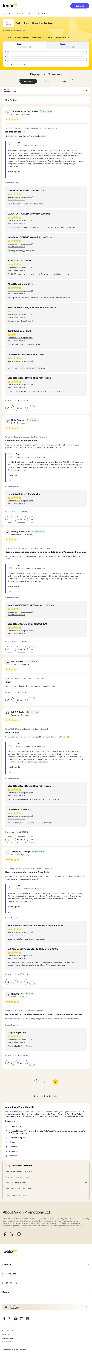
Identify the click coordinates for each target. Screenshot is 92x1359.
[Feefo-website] (10, 6)
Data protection (7, 1338)
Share (19, 408)
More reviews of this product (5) (20, 612)
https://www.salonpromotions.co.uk (14, 30)
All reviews (28, 81)
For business (78, 6)
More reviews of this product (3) (20, 361)
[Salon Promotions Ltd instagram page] (19, 1234)
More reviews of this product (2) (20, 291)
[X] (10, 1319)
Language (13, 1305)
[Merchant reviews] (8, 23)
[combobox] (46, 90)
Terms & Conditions (9, 1331)
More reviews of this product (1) (20, 197)
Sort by (6, 89)
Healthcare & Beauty (16, 14)
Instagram (13, 1156)
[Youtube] (15, 1319)
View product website (16, 200)
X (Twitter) (13, 1151)
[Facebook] (4, 1319)
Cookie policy (6, 1341)
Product (63, 81)
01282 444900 (15, 1126)
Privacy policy (7, 1334)
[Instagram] (27, 1319)
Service (46, 81)
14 (55, 1082)
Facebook (13, 1147)
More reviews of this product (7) (20, 1039)
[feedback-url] (12, 119)
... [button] (50, 1082)
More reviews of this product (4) (21, 384)
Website (12, 1142)
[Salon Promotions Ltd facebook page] (4, 1234)
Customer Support (17, 1137)
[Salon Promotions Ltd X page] (11, 1234)
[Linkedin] (21, 1319)
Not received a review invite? (46, 1096)
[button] (46, 90)
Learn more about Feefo (16, 1195)
